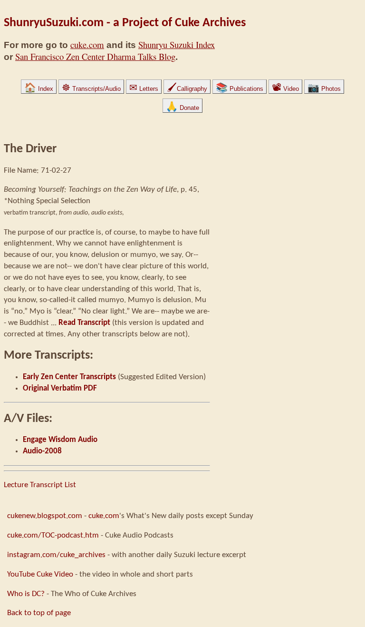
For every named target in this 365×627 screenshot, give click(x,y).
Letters (143, 88)
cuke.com (87, 44)
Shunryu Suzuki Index (176, 44)
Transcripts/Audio (91, 88)
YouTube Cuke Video (40, 574)
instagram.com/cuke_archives (56, 555)
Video (285, 88)
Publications (239, 88)
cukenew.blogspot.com (44, 516)
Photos (324, 88)
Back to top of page (39, 613)
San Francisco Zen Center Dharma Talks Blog (95, 56)
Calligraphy (187, 88)
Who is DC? (26, 594)
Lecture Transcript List (40, 485)
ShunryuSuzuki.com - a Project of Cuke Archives (125, 23)
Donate (182, 107)
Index (38, 88)
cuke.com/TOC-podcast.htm (53, 535)
